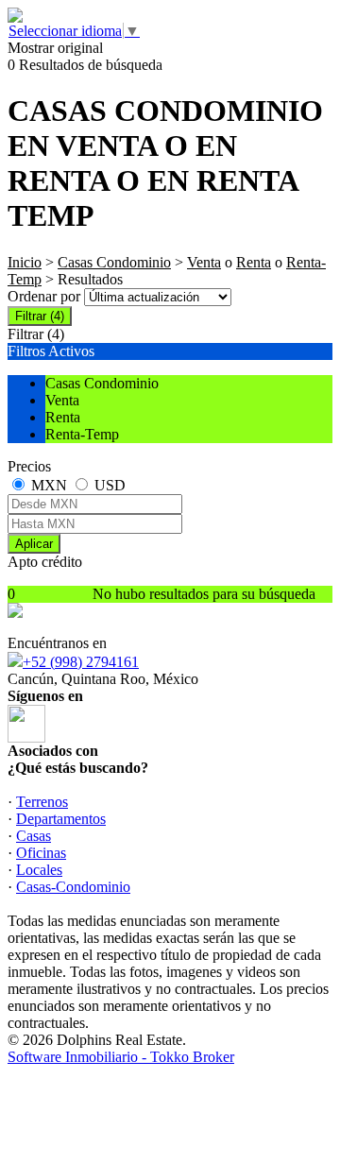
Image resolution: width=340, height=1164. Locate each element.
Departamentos (61, 819)
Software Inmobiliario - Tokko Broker (121, 1057)
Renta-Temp (82, 434)
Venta (204, 262)
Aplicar (34, 544)
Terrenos (42, 802)
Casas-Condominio (73, 887)
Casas (33, 836)
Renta (253, 262)
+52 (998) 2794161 (81, 662)
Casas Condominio (114, 262)
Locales (39, 870)
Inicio (25, 262)
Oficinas (41, 853)
